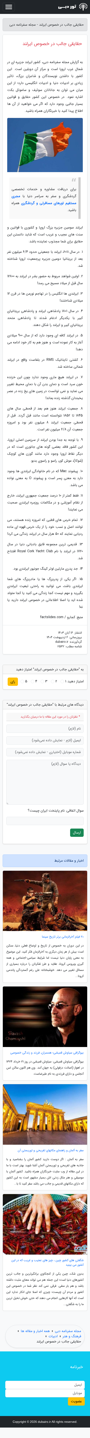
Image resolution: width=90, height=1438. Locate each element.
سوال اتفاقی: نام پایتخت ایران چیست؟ (56, 810)
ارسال (77, 832)
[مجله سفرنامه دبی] (71, 7)
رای (12, 681)
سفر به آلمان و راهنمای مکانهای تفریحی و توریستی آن (51, 1150)
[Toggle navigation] (9, 7)
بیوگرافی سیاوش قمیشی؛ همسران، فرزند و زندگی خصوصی (47, 1052)
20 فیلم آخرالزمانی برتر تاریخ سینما (63, 937)
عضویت (76, 1401)
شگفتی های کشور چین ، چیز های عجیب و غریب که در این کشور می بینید (47, 1262)
